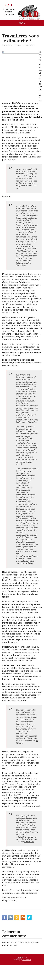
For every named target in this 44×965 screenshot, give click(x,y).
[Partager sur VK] (10, 917)
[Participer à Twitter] (29, 917)
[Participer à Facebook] (4, 917)
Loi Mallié (17, 45)
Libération (27, 339)
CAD (8, 5)
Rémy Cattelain (9, 900)
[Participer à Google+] (23, 917)
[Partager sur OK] (16, 917)
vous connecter (20, 942)
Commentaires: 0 (29, 45)
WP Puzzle (26, 959)
